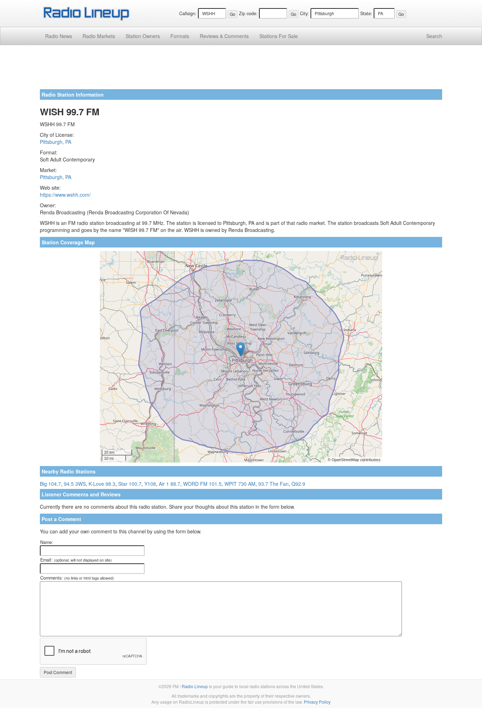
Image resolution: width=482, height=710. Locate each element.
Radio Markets (99, 35)
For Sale (278, 35)
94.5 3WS (75, 483)
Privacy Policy (317, 702)
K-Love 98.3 (102, 483)
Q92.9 (298, 483)
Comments (224, 35)
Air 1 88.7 (169, 483)
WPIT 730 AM (239, 483)
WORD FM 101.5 (202, 483)
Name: (46, 542)
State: (366, 13)
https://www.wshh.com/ (65, 194)
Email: (76, 560)
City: (304, 13)
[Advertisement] (241, 70)
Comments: (77, 578)
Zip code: (248, 13)
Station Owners (143, 35)
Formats (179, 35)
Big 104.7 (50, 483)
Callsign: (188, 13)
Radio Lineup (195, 686)
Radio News (58, 35)
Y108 (150, 483)
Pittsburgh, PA (55, 141)
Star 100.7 (129, 483)
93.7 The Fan (273, 483)
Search (434, 35)
